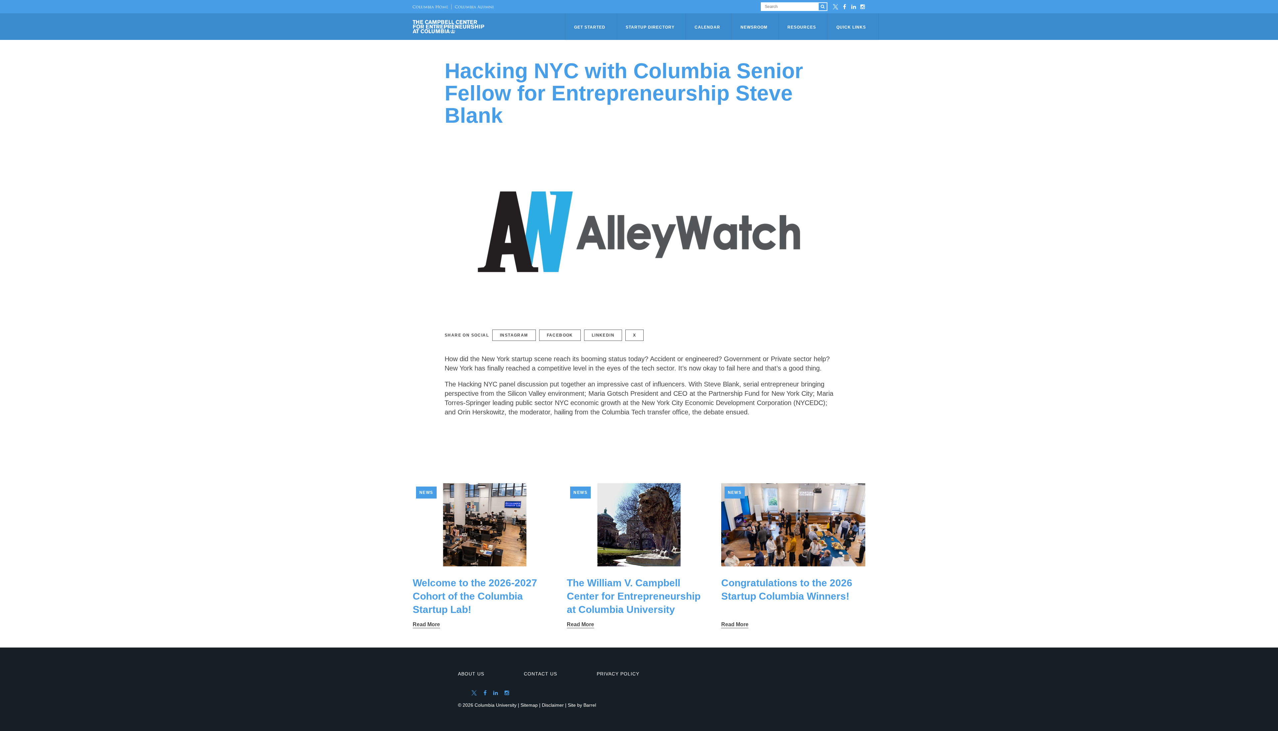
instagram (514, 335)
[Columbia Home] (430, 6)
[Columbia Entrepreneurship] (489, 27)
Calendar (707, 27)
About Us (471, 673)
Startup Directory (650, 27)
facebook (560, 335)
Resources (801, 27)
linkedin (603, 335)
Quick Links (851, 27)
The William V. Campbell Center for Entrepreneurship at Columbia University (634, 596)
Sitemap (529, 705)
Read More (426, 624)
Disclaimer (553, 705)
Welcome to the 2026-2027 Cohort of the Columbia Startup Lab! (475, 596)
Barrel (589, 705)
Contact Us (540, 673)
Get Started (589, 27)
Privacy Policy (618, 673)
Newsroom (754, 27)
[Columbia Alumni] (472, 6)
